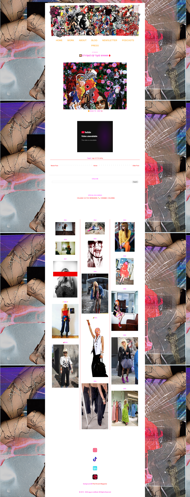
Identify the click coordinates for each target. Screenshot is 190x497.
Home (95, 165)
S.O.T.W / (86, 198)
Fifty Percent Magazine (99, 484)
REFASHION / (94, 198)
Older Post (136, 165)
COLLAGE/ (80, 198)
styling (101, 158)
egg (93, 158)
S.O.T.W (97, 158)
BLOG (94, 40)
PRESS (95, 45)
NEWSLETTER (109, 40)
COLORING (111, 198)
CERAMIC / (104, 198)
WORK (70, 40)
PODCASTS (128, 40)
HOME (59, 40)
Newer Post (54, 165)
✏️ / (99, 198)
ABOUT (82, 40)
